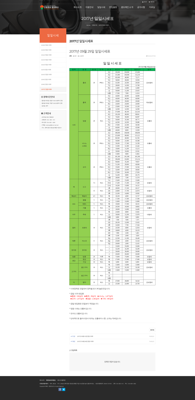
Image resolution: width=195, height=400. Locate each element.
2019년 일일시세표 (46, 79)
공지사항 (141, 7)
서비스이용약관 (61, 380)
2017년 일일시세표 (46, 89)
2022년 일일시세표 (46, 65)
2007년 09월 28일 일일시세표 (85, 341)
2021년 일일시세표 (46, 69)
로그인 (145, 2)
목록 (153, 330)
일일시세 (101, 7)
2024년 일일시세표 (46, 55)
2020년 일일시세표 (46, 74)
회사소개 (77, 7)
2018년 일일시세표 (46, 84)
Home (88, 25)
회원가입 (152, 2)
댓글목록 (74, 350)
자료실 (152, 7)
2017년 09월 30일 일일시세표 (85, 336)
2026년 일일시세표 (46, 45)
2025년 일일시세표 (46, 50)
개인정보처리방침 (50, 380)
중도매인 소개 (127, 7)
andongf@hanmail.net (65, 2)
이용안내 (89, 7)
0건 (75, 56)
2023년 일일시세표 (46, 60)
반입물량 (113, 7)
